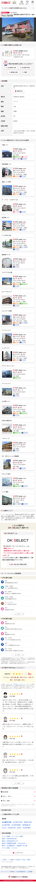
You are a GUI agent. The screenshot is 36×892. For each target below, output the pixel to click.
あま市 (4, 827)
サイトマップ (4, 871)
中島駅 (25, 72)
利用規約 (12, 871)
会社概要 (30, 871)
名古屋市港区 (6, 825)
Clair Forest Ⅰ (22, 843)
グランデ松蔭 (6, 836)
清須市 (19, 827)
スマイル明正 (6, 848)
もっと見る (17, 783)
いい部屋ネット (5, 859)
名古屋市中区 (12, 827)
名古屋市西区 (27, 827)
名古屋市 (18, 859)
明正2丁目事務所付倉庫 (9, 843)
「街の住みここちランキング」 (19, 684)
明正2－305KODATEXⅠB (9, 841)
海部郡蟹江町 (26, 825)
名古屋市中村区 (26, 67)
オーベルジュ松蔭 (17, 836)
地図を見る (20, 91)
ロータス (14, 848)
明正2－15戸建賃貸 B (8, 845)
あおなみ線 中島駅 (19, 131)
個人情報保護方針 (21, 871)
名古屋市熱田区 (16, 825)
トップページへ (19, 852)
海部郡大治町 (14, 72)
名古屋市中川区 (12, 67)
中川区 (23, 859)
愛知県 (4, 818)
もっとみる (17, 613)
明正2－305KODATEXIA (9, 838)
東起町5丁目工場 (22, 845)
